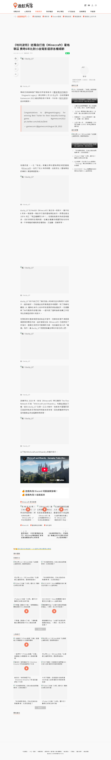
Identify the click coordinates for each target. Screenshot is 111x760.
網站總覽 (86, 751)
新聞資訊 (38, 11)
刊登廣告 (25, 751)
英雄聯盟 (37, 16)
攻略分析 (16, 11)
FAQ (31, 751)
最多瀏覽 (75, 130)
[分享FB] (15, 58)
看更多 (40, 629)
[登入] (92, 5)
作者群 (92, 11)
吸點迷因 (68, 16)
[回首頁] (23, 6)
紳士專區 (60, 11)
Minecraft (25, 525)
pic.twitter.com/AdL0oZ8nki (36, 121)
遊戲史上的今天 (90, 16)
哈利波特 (49, 525)
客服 (34, 751)
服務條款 (47, 751)
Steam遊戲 (57, 16)
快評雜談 (49, 11)
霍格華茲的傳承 (37, 525)
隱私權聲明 (59, 751)
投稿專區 (82, 11)
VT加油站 (71, 11)
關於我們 (79, 751)
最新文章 (75, 85)
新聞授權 (40, 751)
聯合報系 (66, 751)
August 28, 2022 (55, 126)
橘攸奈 (46, 16)
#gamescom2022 (58, 118)
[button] (96, 5)
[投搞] (85, 5)
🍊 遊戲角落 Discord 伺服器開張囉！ (40, 491)
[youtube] (89, 5)
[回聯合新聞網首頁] (15, 6)
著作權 (52, 751)
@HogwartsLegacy (52, 112)
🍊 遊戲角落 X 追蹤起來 (33, 494)
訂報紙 (72, 751)
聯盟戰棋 (78, 16)
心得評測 (27, 11)
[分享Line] (15, 63)
